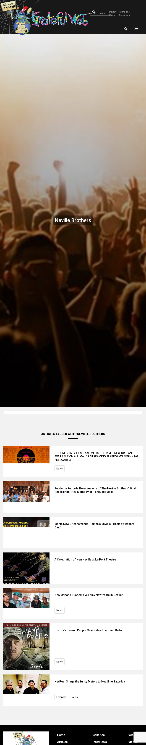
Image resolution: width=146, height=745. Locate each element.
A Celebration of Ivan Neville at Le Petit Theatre (85, 559)
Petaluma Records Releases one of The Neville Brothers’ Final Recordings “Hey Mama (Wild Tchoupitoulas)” (95, 490)
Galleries (99, 735)
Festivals (61, 697)
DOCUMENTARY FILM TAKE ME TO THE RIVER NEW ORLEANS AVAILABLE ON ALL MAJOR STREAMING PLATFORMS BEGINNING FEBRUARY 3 (96, 456)
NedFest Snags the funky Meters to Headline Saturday (89, 681)
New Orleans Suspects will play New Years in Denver (88, 595)
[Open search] (125, 28)
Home (61, 735)
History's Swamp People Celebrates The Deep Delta (88, 630)
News (59, 468)
